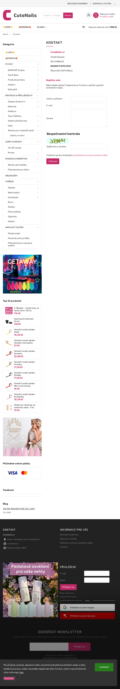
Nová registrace (67, 593)
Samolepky (13, 197)
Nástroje (12, 106)
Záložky (11, 187)
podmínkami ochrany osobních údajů (91, 155)
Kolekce (11, 84)
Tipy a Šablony (14, 116)
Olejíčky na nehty (17, 135)
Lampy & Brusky (13, 141)
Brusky (11, 152)
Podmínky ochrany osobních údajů (76, 543)
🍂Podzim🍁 (11, 58)
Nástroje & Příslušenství (18, 95)
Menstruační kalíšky (17, 165)
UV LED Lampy (14, 147)
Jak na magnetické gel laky (19, 508)
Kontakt (64, 547)
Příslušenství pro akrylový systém (20, 244)
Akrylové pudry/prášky (18, 238)
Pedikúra (12, 111)
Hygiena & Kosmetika (16, 158)
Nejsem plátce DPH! (16, 548)
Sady (10, 125)
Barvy (10, 202)
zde (21, 672)
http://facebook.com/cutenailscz (23, 539)
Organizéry (11, 175)
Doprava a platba (102, 3)
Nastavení (9, 678)
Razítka (11, 207)
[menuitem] (9, 27)
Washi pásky (14, 192)
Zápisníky (12, 216)
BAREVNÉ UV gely (16, 70)
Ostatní (11, 221)
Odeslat (53, 161)
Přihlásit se (68, 587)
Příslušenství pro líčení (18, 169)
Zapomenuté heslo (68, 597)
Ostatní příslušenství (17, 120)
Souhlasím (104, 667)
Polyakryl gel (14, 233)
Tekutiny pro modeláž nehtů (21, 130)
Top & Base (13, 75)
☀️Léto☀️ (10, 52)
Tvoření (9, 181)
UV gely (9, 64)
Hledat (68, 15)
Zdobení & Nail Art (16, 101)
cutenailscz (12, 543)
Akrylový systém (14, 227)
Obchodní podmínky (77, 3)
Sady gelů (12, 89)
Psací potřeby (14, 211)
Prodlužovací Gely (16, 79)
